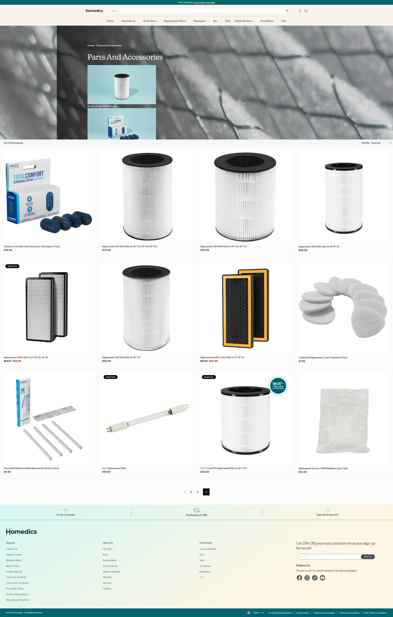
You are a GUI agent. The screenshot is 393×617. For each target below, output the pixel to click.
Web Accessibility (112, 571)
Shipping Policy (14, 560)
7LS (201, 577)
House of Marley (208, 549)
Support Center (14, 554)
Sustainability (109, 560)
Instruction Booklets (16, 577)
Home (91, 45)
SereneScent (128, 21)
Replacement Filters (175, 21)
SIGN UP (368, 557)
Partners (107, 583)
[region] (196, 2)
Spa (215, 21)
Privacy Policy (303, 613)
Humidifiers (267, 21)
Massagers (199, 21)
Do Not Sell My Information (280, 613)
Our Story (108, 549)
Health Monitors (244, 21)
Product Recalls (14, 571)
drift (227, 21)
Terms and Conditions (17, 583)
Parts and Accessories (109, 45)
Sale (283, 21)
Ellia (202, 554)
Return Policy (12, 566)
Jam (202, 560)
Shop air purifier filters (102, 106)
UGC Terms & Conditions (375, 613)
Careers (107, 588)
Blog (105, 554)
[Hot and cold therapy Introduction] (125, 127)
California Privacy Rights (324, 613)
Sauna (110, 21)
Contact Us (12, 549)
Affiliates (107, 577)
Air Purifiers (149, 21)
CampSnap (205, 566)
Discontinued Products (17, 600)
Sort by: (366, 143)
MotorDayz (205, 571)
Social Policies (110, 566)
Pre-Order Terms (15, 588)
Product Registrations (17, 594)
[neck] (125, 84)
